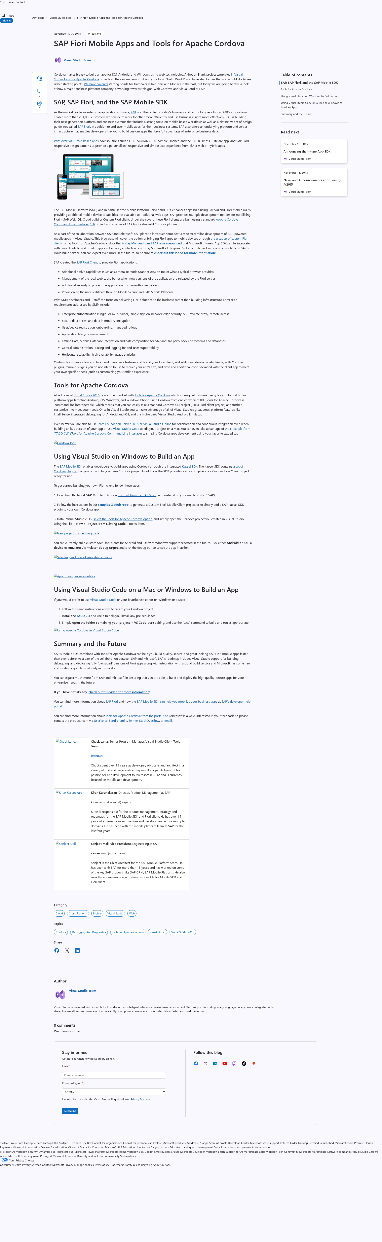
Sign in (7, 20)
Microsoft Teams (116, 1151)
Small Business (163, 1151)
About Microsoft (10, 1156)
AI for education (261, 1147)
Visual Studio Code (126, 428)
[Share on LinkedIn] (77, 951)
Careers (373, 1151)
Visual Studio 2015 (87, 395)
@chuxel (97, 756)
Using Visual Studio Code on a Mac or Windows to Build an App (311, 105)
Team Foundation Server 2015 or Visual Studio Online (134, 424)
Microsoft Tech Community (282, 1151)
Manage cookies (84, 1165)
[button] (91, 200)
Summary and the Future (296, 114)
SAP (133, 112)
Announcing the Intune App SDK (307, 151)
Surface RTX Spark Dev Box (75, 1143)
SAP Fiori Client (87, 262)
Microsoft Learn (215, 1151)
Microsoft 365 (65, 1151)
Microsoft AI (7, 1151)
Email (66, 1066)
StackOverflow (149, 720)
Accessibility (112, 1156)
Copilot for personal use (137, 1143)
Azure (175, 1151)
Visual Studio (115, 913)
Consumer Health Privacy (15, 1165)
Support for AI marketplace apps (245, 1151)
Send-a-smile (118, 720)
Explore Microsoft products (169, 1143)
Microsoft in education (26, 1147)
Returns (284, 1143)
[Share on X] (67, 951)
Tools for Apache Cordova (296, 89)
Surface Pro (7, 1143)
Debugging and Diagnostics (89, 932)
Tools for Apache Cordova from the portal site (136, 716)
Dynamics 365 (47, 1151)
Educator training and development (191, 1147)
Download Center (238, 1143)
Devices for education (54, 1147)
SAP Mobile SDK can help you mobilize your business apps (177, 701)
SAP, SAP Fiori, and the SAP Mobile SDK (309, 82)
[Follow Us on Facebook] (196, 1065)
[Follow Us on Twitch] (234, 1065)
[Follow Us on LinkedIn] (215, 1065)
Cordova (61, 932)
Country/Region (72, 1083)
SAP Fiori (84, 126)
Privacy (69, 1165)
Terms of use (102, 1165)
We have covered (96, 84)
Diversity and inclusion (90, 1156)
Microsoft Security (27, 1151)
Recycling (146, 1165)
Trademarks (117, 1165)
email (168, 720)
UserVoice (100, 720)
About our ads (162, 1165)
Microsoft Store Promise (349, 1143)
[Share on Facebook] (56, 951)
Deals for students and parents (232, 1147)
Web (132, 913)
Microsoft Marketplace (312, 1151)
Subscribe (70, 1111)
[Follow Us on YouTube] (224, 1065)
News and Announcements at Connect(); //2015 (312, 182)
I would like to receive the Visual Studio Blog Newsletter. (107, 1099)
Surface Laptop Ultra (45, 1143)
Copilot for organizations (107, 1143)
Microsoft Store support (264, 1143)
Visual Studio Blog (60, 17)
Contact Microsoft (53, 1165)
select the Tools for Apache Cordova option (123, 519)
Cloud (59, 913)
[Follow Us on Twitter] (205, 1065)
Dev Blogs (38, 17)
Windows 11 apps (197, 1143)
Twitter (133, 720)
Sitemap (36, 1165)
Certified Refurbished (321, 1143)
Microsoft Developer (192, 1151)
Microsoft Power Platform (89, 1151)
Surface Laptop (24, 1143)
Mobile (97, 913)
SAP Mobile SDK (71, 466)
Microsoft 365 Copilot (140, 1151)
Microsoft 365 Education (120, 1147)
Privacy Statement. (142, 1099)
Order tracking (299, 1143)
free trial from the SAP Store (137, 495)
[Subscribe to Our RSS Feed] (253, 1065)
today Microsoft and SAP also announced (152, 243)
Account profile (218, 1143)
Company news (30, 1156)
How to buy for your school (152, 1147)
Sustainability (128, 1156)
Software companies (339, 1151)
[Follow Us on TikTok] (244, 1065)
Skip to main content (12, 2)
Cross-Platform (78, 913)
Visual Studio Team (77, 60)
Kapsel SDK (189, 466)
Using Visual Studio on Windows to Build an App (310, 96)
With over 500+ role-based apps (76, 141)
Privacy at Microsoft (52, 1156)
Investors (70, 1156)
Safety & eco (132, 1165)
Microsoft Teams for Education (86, 1147)
